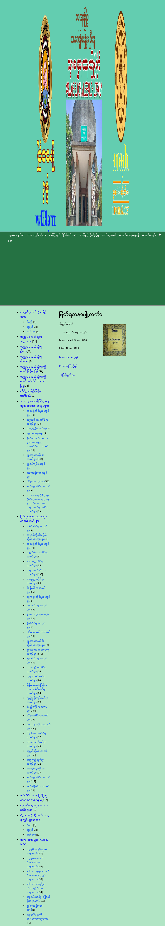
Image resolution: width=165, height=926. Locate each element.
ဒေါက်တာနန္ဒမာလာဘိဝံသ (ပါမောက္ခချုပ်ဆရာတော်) (38, 875)
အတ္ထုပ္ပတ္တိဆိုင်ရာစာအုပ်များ (35, 762)
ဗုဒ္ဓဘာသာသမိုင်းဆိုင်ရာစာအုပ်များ (36, 643)
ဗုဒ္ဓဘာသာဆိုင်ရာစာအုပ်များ (36, 457)
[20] (32, 636)
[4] (31, 468)
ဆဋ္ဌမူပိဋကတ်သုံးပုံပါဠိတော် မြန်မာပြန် (33, 369)
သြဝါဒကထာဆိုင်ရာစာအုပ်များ (37, 735)
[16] (35, 810)
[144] (40, 459)
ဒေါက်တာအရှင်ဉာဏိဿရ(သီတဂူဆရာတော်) (36, 888)
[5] (34, 322)
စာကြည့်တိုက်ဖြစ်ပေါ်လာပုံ (63, 235)
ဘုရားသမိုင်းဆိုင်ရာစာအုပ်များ (36, 678)
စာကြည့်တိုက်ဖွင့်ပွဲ (89, 235)
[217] (33, 781)
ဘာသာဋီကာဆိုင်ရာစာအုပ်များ (37, 670)
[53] (32, 663)
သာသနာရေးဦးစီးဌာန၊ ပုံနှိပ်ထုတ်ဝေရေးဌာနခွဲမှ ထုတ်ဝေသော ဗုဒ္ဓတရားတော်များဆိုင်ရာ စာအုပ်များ (38, 503)
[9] (31, 627)
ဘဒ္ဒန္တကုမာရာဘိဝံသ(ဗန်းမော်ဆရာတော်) (35, 863)
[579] (40, 654)
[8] (30, 361)
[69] (39, 583)
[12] (38, 332)
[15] (47, 482)
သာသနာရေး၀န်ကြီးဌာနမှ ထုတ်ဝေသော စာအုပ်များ (34, 403)
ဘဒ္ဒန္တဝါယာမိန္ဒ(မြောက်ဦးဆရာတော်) (38, 899)
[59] (39, 702)
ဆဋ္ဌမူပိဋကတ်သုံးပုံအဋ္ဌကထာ (31, 339)
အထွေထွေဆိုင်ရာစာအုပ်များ (36, 771)
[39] (39, 511)
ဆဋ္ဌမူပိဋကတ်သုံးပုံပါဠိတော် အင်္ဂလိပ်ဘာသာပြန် (33, 381)
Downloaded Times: (70, 340)
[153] (33, 755)
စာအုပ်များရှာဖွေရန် (129, 235)
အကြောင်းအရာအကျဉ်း (75, 332)
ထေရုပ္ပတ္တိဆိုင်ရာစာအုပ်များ (35, 581)
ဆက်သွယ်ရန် (109, 235)
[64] (39, 680)
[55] (39, 566)
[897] (45, 800)
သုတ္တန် (30, 327)
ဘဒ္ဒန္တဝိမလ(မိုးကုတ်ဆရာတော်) (37, 852)
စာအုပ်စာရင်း (149, 235)
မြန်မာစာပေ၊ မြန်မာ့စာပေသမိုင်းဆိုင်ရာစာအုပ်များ (37, 689)
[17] (47, 645)
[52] (32, 619)
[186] (40, 574)
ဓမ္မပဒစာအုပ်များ (35, 433)
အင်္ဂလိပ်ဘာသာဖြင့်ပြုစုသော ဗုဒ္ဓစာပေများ (33, 797)
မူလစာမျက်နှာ (17, 235)
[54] (41, 892)
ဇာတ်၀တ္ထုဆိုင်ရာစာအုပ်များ (35, 564)
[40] (39, 746)
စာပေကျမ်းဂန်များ (37, 235)
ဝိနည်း (30, 322)
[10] (32, 450)
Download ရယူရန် (68, 357)
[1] (33, 910)
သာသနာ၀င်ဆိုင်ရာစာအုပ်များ (36, 744)
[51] (34, 341)
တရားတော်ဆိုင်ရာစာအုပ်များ (36, 572)
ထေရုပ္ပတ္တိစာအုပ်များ (37, 429)
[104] (33, 711)
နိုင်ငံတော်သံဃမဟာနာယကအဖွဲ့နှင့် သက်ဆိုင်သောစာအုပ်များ (38, 444)
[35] (26, 386)
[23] (36, 327)
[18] (32, 415)
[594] (33, 729)
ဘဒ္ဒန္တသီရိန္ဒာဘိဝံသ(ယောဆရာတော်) (38, 917)
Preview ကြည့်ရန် (68, 366)
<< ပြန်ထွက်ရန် (67, 375)
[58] (41, 867)
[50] (41, 854)
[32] (41, 371)
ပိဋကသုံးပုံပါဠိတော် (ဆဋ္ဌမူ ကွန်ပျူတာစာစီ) (34, 817)
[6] (31, 490)
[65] (32, 592)
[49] (32, 548)
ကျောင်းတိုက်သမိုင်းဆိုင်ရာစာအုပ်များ (37, 537)
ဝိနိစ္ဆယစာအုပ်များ (36, 482)
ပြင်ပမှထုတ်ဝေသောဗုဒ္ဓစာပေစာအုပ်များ (33, 518)
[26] (29, 351)
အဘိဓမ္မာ (31, 332)
